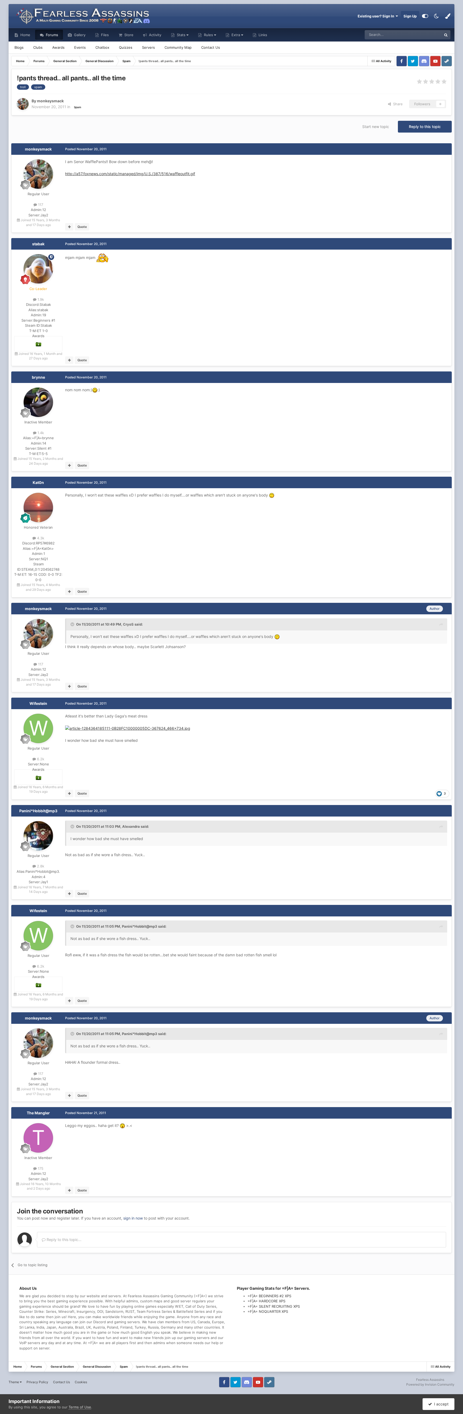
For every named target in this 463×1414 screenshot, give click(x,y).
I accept (440, 1404)
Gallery (79, 35)
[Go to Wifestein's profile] (38, 728)
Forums (51, 35)
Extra (235, 35)
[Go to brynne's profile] (38, 402)
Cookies (81, 1382)
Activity (154, 35)
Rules (208, 35)
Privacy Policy (37, 1382)
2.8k (40, 866)
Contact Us (210, 47)
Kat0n (38, 482)
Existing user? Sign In (377, 16)
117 (40, 204)
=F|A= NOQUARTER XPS (268, 1311)
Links (262, 35)
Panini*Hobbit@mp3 (38, 810)
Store (128, 35)
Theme (14, 1382)
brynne (38, 377)
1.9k (40, 299)
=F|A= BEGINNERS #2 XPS (269, 1296)
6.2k (40, 759)
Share (397, 104)
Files (104, 35)
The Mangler (38, 1113)
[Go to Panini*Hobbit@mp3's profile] (38, 836)
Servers (148, 47)
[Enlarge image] (127, 728)
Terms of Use (80, 1407)
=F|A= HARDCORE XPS (266, 1301)
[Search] (445, 34)
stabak (38, 244)
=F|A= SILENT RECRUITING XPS (274, 1306)
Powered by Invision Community (430, 1384)
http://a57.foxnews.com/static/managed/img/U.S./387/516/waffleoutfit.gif (130, 173)
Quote (82, 227)
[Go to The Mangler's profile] (38, 1138)
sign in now (133, 1218)
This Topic (426, 35)
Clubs (38, 47)
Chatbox (102, 47)
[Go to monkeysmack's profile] (23, 104)
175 (40, 1168)
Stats (181, 35)
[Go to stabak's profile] (38, 269)
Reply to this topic (425, 126)
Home (24, 35)
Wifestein (38, 703)
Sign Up (410, 16)
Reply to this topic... (63, 1239)
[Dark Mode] (436, 16)
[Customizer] (425, 16)
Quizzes (125, 47)
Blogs (19, 47)
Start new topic (375, 126)
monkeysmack (38, 149)
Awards (58, 47)
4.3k (40, 538)
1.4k (40, 433)
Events (80, 47)
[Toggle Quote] (72, 624)
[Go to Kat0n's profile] (38, 507)
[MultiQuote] (69, 227)
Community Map (178, 47)
